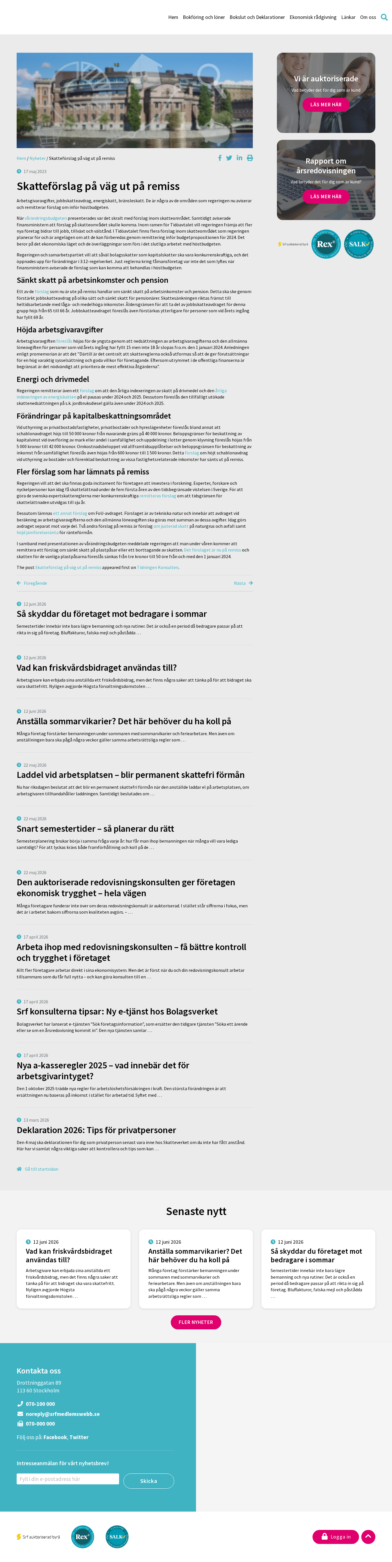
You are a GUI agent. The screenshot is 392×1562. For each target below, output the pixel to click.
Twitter (78, 1437)
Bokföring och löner (204, 17)
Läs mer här (326, 104)
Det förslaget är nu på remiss (212, 550)
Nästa (240, 583)
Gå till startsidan (41, 1169)
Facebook (55, 1437)
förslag (41, 291)
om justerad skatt (171, 526)
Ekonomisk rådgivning (313, 17)
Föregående (35, 583)
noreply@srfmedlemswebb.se (62, 1413)
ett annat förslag (70, 513)
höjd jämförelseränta (38, 532)
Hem (173, 17)
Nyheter (38, 158)
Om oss (368, 17)
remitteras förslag (157, 496)
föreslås (64, 341)
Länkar (348, 17)
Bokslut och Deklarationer (257, 17)
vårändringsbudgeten (46, 218)
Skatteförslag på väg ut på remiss (68, 567)
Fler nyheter (196, 1322)
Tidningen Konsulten (157, 567)
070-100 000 (40, 1403)
